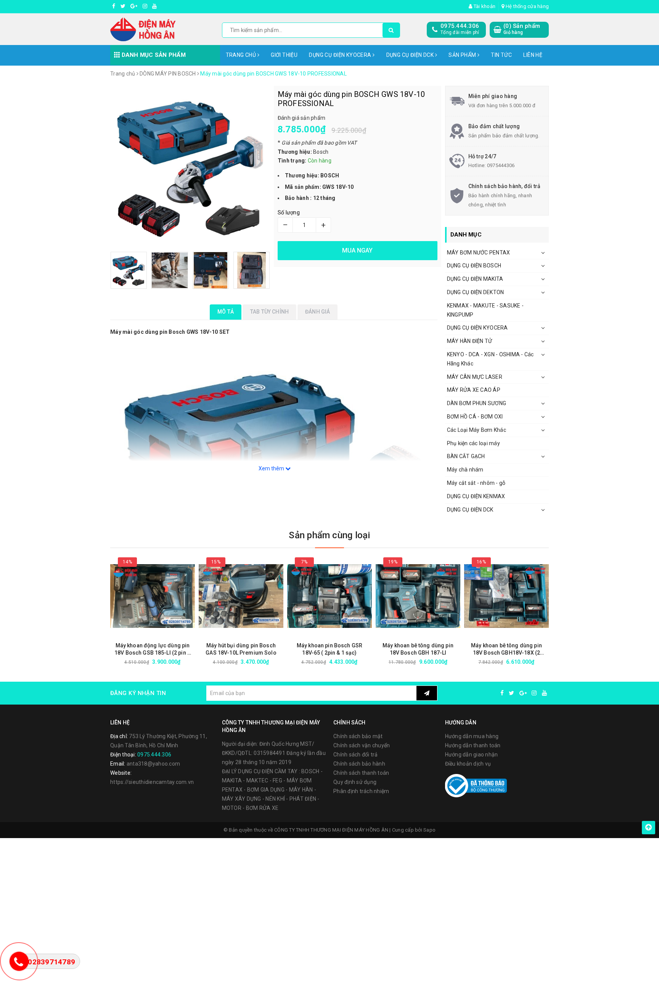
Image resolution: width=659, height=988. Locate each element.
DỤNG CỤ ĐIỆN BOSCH (474, 265)
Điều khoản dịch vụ (468, 764)
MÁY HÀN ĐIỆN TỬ (469, 341)
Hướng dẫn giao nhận (471, 754)
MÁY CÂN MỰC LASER (474, 377)
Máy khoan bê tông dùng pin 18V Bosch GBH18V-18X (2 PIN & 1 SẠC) (506, 649)
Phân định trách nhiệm (361, 791)
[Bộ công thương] (476, 785)
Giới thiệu (284, 55)
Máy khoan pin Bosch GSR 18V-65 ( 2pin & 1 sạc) (329, 649)
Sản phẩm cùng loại (329, 535)
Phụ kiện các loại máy (473, 443)
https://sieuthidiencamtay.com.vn (152, 782)
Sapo (429, 830)
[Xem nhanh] (193, 661)
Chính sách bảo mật (358, 736)
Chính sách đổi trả (355, 754)
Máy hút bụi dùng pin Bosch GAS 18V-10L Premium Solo (241, 649)
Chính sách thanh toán (361, 773)
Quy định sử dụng (354, 782)
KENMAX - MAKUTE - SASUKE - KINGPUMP (485, 310)
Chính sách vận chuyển (361, 745)
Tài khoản (484, 6)
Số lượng (289, 212)
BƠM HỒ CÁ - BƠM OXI (475, 417)
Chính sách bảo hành (359, 764)
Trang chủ (241, 55)
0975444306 (501, 165)
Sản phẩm (462, 55)
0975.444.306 (459, 26)
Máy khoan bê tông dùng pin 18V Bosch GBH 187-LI (418, 649)
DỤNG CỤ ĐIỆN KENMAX (476, 496)
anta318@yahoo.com (153, 764)
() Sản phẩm (521, 29)
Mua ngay (166, 662)
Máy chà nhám (465, 470)
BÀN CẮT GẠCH (466, 456)
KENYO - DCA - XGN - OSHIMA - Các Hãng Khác (490, 359)
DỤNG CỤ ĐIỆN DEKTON (475, 292)
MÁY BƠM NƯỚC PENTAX (478, 252)
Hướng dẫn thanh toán (473, 745)
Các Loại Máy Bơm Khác (476, 430)
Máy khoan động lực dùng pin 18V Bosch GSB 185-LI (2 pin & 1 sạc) (152, 649)
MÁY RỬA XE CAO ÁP (473, 390)
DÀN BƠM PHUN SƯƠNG (476, 403)
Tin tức (501, 55)
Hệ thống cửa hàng (527, 6)
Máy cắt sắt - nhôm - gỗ (476, 483)
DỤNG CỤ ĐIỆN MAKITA (475, 279)
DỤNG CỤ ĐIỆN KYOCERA (341, 55)
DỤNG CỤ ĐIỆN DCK (410, 55)
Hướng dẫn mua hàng (472, 736)
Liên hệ (532, 55)
